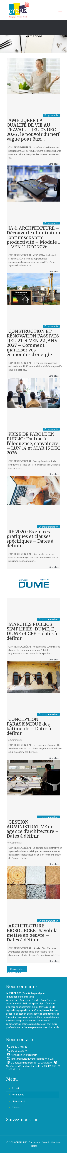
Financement (18, 1101)
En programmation (48, 526)
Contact (16, 1107)
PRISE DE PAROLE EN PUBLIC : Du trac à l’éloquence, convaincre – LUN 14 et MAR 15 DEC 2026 (33, 443)
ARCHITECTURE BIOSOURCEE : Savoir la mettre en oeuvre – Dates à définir (32, 933)
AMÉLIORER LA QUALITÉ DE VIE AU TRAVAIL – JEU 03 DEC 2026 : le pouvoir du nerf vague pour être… (33, 129)
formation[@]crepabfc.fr (24, 1054)
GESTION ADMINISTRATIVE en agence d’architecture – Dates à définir (33, 829)
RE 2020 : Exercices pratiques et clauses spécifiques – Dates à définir (30, 539)
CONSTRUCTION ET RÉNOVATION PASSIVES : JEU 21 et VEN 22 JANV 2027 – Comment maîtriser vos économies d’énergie (33, 342)
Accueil (15, 1088)
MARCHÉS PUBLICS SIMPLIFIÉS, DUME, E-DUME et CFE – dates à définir (32, 631)
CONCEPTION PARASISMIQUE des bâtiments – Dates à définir (29, 726)
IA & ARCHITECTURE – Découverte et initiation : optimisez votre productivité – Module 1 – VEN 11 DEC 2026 (33, 237)
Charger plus (16, 969)
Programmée (51, 115)
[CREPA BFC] (33, 10)
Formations (18, 1094)
